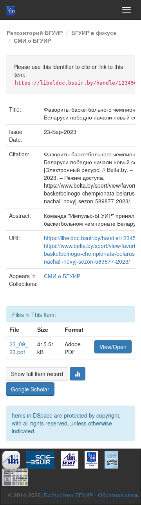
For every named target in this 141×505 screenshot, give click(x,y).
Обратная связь (118, 495)
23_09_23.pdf (18, 348)
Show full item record (37, 374)
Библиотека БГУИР (68, 495)
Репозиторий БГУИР (35, 32)
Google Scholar (30, 389)
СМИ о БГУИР (32, 40)
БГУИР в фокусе (93, 32)
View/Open (113, 347)
